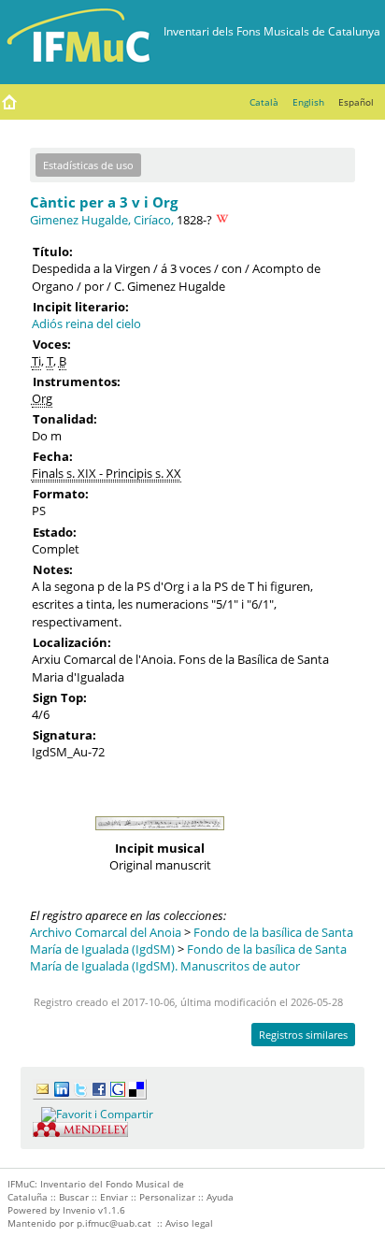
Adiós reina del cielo (86, 323)
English (308, 101)
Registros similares (303, 1035)
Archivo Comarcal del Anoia (105, 932)
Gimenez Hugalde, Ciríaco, (102, 219)
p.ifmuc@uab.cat (114, 1223)
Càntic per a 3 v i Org (104, 202)
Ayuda (220, 1196)
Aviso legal (189, 1223)
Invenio (79, 1209)
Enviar (114, 1196)
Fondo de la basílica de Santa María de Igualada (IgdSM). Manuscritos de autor (188, 957)
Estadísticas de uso (88, 165)
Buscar (74, 1196)
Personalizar (167, 1196)
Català (264, 101)
